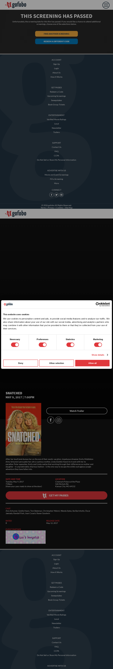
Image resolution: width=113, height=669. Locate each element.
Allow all (92, 363)
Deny (20, 363)
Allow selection (56, 363)
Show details (98, 355)
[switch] (43, 344)
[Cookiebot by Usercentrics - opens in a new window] (98, 304)
